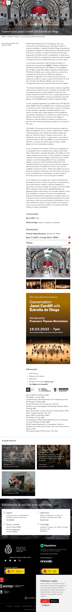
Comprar (14, 531)
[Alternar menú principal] (69, 3)
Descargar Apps (44, 520)
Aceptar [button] (45, 601)
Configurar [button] (46, 605)
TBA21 (48, 65)
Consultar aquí (16, 529)
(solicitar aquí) (48, 381)
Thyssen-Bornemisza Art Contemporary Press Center (44, 247)
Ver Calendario (10, 520)
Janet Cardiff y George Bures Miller (42, 237)
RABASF (4, 36)
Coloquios (16, 36)
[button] (66, 3)
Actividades (10, 36)
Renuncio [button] (54, 601)
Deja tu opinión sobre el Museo (49, 553)
